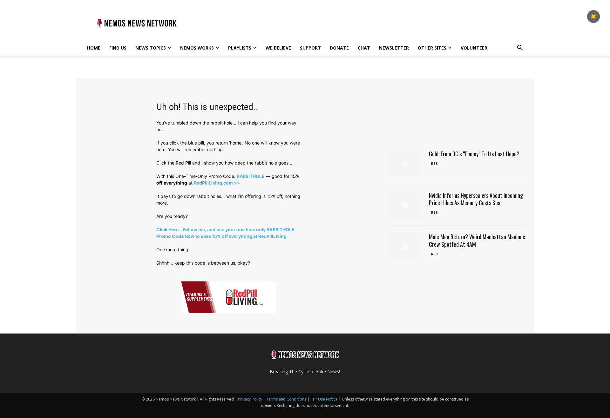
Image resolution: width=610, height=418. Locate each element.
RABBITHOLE (251, 176)
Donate (339, 48)
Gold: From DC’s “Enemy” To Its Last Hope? (474, 154)
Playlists (239, 48)
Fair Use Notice (324, 399)
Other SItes (432, 48)
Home (93, 48)
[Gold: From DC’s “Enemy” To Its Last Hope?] (405, 163)
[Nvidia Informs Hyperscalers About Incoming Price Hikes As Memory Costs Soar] (405, 205)
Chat (364, 48)
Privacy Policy (250, 399)
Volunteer (474, 48)
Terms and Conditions (286, 399)
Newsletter (394, 48)
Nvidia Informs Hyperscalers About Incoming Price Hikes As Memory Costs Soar (476, 199)
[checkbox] (593, 16)
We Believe (278, 48)
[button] (519, 48)
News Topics (150, 48)
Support (310, 48)
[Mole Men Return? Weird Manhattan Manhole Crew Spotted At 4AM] (405, 246)
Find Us (117, 48)
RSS (434, 163)
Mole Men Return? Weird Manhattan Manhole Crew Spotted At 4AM (477, 240)
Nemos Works (197, 48)
